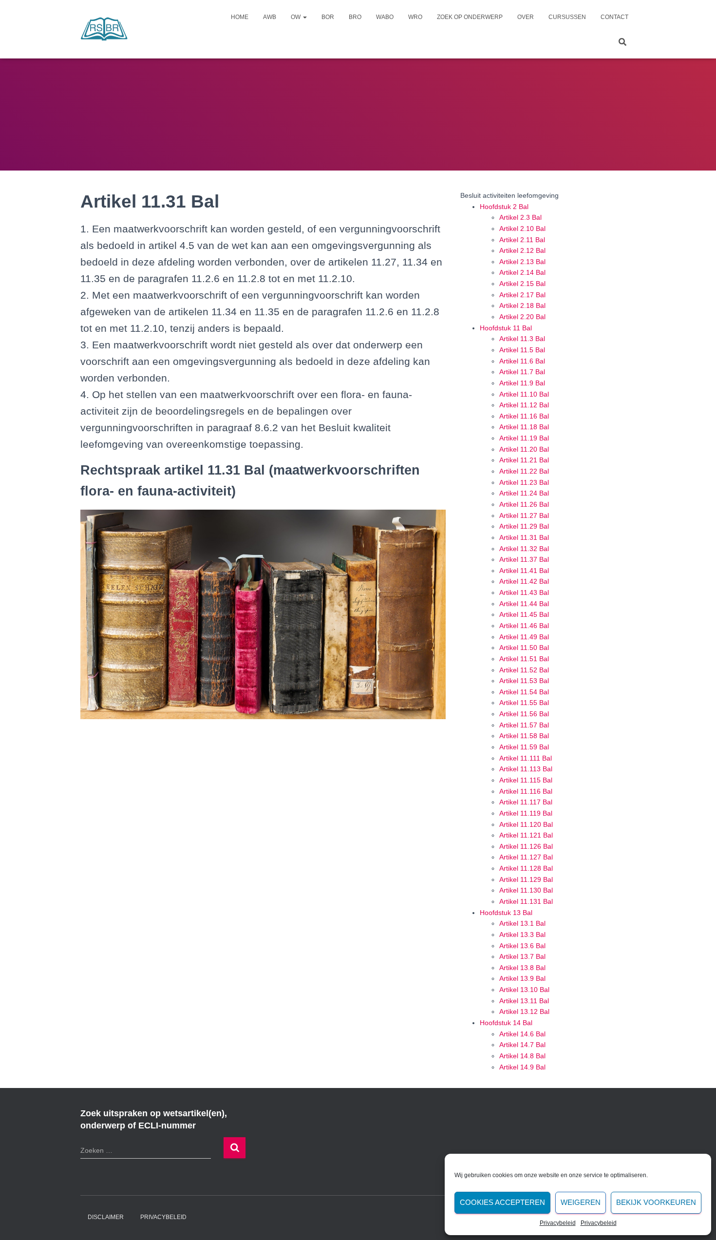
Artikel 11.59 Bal (524, 747)
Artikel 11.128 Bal (526, 868)
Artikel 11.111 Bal (525, 758)
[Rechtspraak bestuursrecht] (104, 29)
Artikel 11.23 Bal (524, 482)
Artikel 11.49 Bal (524, 637)
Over (525, 17)
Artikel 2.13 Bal (522, 262)
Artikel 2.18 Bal (522, 305)
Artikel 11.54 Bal (524, 692)
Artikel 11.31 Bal (524, 537)
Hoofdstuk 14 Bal (506, 1023)
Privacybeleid (558, 1223)
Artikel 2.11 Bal (522, 240)
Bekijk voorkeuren (656, 1202)
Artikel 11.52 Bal (524, 670)
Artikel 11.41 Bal (524, 570)
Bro (355, 17)
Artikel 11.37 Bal (524, 559)
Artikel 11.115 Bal (525, 780)
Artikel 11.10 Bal (524, 394)
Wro (415, 17)
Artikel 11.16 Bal (524, 416)
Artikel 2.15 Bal (522, 283)
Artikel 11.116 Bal (525, 791)
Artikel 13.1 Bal (522, 923)
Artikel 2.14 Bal (522, 272)
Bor (327, 17)
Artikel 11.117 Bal (525, 802)
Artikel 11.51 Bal (524, 659)
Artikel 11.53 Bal (524, 681)
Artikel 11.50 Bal (524, 647)
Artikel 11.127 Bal (526, 857)
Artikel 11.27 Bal (524, 515)
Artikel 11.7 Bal (522, 372)
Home (239, 17)
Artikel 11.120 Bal (526, 824)
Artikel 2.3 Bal (520, 217)
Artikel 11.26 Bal (524, 504)
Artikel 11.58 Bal (524, 736)
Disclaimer (106, 1217)
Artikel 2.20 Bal (522, 317)
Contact (614, 17)
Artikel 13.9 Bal (522, 978)
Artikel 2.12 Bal (522, 250)
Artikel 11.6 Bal (522, 361)
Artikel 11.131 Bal (526, 901)
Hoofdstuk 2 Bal (504, 206)
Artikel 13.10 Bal (524, 989)
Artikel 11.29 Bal (524, 526)
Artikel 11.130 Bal (526, 890)
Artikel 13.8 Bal (522, 968)
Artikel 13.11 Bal (524, 1001)
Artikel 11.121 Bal (526, 835)
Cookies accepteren (502, 1202)
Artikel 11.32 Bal (524, 549)
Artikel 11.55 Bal (524, 702)
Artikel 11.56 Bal (524, 714)
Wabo (385, 17)
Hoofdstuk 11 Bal (506, 328)
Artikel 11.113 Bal (525, 769)
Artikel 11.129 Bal (526, 879)
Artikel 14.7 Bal (522, 1045)
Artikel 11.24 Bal (524, 493)
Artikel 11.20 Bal (524, 449)
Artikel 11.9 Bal (522, 383)
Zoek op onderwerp (470, 17)
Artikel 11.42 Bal (524, 581)
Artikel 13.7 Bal (522, 956)
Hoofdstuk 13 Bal (506, 912)
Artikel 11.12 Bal (524, 405)
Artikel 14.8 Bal (522, 1056)
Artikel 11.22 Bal (524, 471)
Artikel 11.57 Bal (524, 725)
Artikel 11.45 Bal (524, 614)
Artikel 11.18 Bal (524, 427)
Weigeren (581, 1202)
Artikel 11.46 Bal (524, 626)
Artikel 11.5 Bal (522, 350)
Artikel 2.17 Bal (522, 295)
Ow (296, 17)
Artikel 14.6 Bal (522, 1034)
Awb (269, 17)
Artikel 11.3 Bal (522, 339)
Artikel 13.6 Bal (522, 946)
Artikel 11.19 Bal (524, 438)
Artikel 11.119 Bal (525, 813)
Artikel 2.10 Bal (522, 228)
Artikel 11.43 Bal (524, 592)
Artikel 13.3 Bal (522, 934)
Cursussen (567, 17)
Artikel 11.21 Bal (524, 460)
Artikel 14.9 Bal (522, 1067)
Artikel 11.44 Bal (524, 604)
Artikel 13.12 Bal (524, 1011)
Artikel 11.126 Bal (526, 846)
